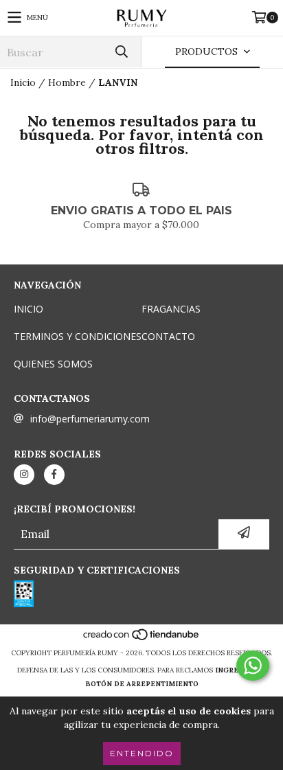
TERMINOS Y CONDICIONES (78, 336)
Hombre (67, 82)
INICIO (28, 308)
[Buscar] (121, 51)
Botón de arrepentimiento (142, 683)
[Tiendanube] (142, 639)
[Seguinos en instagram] (24, 474)
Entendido (142, 753)
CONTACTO (168, 336)
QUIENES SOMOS (53, 363)
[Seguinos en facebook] (54, 474)
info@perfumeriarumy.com (90, 418)
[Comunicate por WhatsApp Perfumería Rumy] (252, 665)
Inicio (23, 82)
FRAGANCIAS (171, 308)
